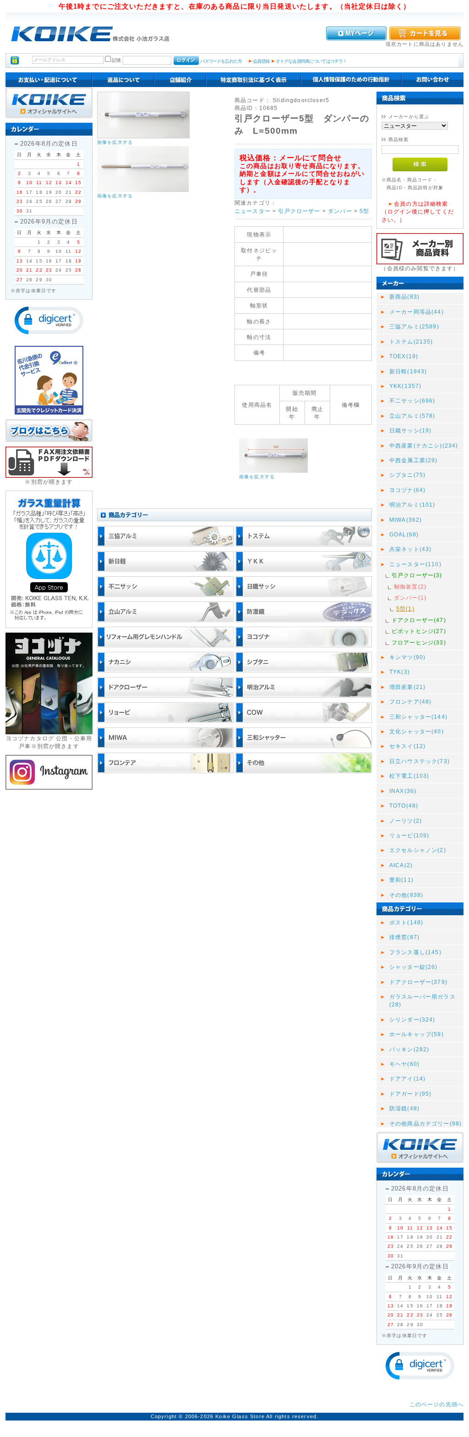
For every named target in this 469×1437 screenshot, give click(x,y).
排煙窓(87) (404, 937)
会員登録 (261, 61)
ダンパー (340, 211)
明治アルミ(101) (412, 505)
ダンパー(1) (410, 598)
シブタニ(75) (407, 475)
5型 (364, 211)
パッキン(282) (409, 1049)
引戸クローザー (299, 211)
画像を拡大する (115, 142)
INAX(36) (402, 791)
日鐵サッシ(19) (410, 430)
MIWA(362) (405, 520)
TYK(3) (399, 672)
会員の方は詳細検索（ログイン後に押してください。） (418, 212)
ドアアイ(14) (407, 1079)
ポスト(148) (406, 922)
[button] (49, 320)
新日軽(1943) (408, 371)
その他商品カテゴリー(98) (425, 1123)
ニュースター (252, 211)
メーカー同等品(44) (416, 312)
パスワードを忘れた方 (221, 61)
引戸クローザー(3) (417, 575)
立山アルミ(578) (412, 416)
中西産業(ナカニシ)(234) (423, 445)
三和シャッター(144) (418, 717)
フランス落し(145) (415, 952)
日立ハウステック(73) (419, 761)
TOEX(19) (403, 356)
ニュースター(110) (415, 564)
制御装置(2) (410, 587)
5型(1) (405, 609)
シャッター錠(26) (413, 967)
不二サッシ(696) (412, 401)
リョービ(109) (409, 835)
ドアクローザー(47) (419, 620)
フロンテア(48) (410, 702)
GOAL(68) (404, 534)
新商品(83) (404, 297)
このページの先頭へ (436, 1404)
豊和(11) (401, 880)
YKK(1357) (405, 386)
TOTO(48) (403, 806)
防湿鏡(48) (404, 1108)
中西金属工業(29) (413, 460)
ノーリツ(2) (405, 821)
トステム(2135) (411, 341)
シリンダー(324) (412, 1019)
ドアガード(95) (410, 1094)
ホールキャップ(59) (416, 1034)
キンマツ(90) (407, 657)
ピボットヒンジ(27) (419, 631)
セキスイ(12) (407, 746)
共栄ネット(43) (410, 549)
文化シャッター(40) (416, 731)
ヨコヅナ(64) (407, 490)
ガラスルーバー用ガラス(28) (422, 1000)
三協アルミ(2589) (414, 326)
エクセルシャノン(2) (417, 850)
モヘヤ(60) (404, 1064)
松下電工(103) (409, 776)
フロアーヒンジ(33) (419, 642)
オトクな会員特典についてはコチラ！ (311, 61)
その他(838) (406, 895)
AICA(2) (401, 865)
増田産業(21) (407, 687)
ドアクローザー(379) (418, 982)
